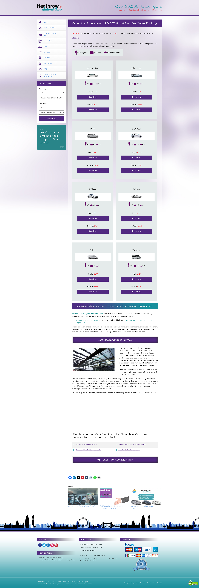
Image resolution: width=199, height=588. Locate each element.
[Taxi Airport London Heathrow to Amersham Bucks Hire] (114, 496)
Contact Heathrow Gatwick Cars (50, 75)
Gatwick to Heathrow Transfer (86, 445)
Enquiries (47, 57)
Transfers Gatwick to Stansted (129, 450)
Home (46, 22)
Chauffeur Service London (50, 34)
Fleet (45, 46)
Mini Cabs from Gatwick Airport (115, 459)
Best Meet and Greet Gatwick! (115, 339)
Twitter (44, 545)
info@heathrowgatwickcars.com (91, 544)
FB (40, 545)
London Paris (48, 41)
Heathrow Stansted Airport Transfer (88, 450)
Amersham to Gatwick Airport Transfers (82, 506)
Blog (45, 69)
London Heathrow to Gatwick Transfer (132, 445)
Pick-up (42, 89)
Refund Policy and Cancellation (50, 560)
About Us (47, 52)
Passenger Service (50, 28)
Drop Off (43, 104)
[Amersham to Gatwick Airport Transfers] (83, 496)
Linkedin (48, 545)
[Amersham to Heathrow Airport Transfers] (146, 496)
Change (75, 38)
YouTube (52, 545)
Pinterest (56, 545)
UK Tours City (48, 63)
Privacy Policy (70, 560)
